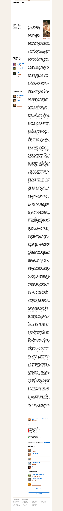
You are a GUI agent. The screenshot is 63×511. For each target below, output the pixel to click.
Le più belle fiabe (16, 22)
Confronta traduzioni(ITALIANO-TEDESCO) (17, 59)
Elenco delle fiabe (17, 23)
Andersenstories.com (17, 91)
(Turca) (33, 430)
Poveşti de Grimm (34, 505)
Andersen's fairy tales (16, 502)
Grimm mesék (24, 505)
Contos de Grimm (34, 504)
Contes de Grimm (25, 504)
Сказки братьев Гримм (44, 500)
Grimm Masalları (34, 502)
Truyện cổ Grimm (34, 501)
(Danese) (33, 431)
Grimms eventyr (24, 500)
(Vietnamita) (34, 429)
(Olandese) (33, 428)
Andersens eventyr (16, 500)
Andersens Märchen (16, 501)
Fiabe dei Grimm (18, 2)
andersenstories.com (16, 499)
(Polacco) (33, 436)
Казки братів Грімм (44, 501)
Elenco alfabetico (17, 25)
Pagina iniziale (16, 20)
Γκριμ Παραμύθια (43, 502)
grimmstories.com (25, 499)
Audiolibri (15, 27)
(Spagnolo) (34, 427)
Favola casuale (16, 26)
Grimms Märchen (24, 501)
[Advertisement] (31, 13)
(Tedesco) (33, 424)
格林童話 (42, 503)
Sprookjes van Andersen (16, 505)
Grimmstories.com (16, 57)
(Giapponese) (33, 435)
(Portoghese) (35, 437)
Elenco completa (16, 24)
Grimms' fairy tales (25, 502)
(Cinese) (33, 432)
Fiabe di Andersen (17, 28)
